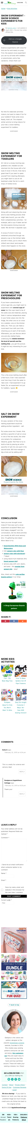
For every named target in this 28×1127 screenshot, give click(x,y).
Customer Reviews (19, 1087)
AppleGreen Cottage (17, 1043)
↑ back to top (14, 1005)
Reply (22, 772)
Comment (5, 838)
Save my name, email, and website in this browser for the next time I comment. (14, 889)
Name (3, 873)
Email (3, 880)
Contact (5, 1085)
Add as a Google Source (15, 40)
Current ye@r (6, 900)
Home (3, 8)
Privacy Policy (20, 1085)
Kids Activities (12, 8)
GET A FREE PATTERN (12, 1073)
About (11, 1085)
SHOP (14, 1090)
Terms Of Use (6, 1087)
